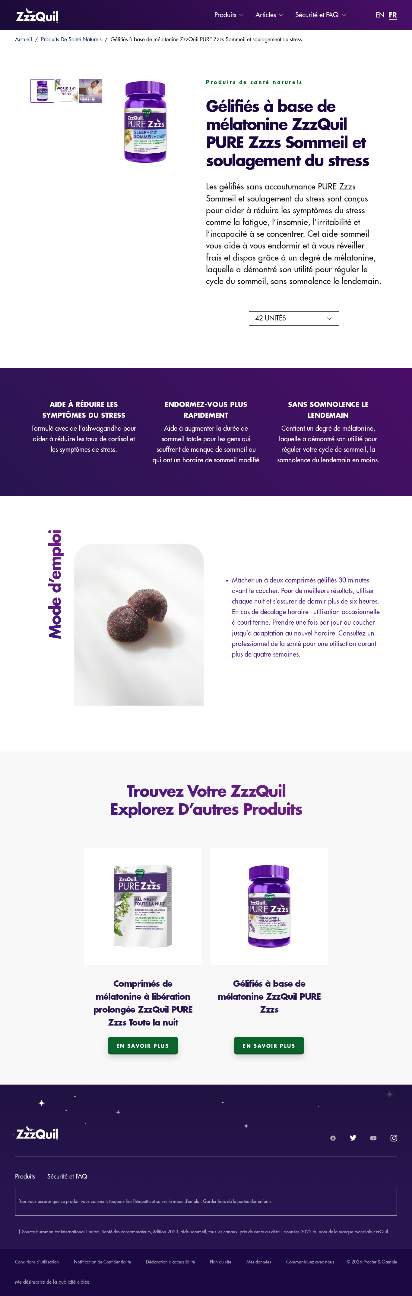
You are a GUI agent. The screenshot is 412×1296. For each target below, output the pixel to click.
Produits (225, 15)
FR (393, 15)
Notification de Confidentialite (102, 1262)
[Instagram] (393, 1138)
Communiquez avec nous (310, 1262)
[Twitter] (353, 1138)
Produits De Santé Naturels (71, 39)
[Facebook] (333, 1138)
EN (380, 15)
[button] (145, 123)
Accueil (23, 39)
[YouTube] (373, 1138)
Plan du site (220, 1262)
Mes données (258, 1262)
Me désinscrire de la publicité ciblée (52, 1282)
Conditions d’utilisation (37, 1262)
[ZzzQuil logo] (37, 15)
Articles (265, 15)
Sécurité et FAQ (316, 15)
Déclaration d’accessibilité (170, 1262)
